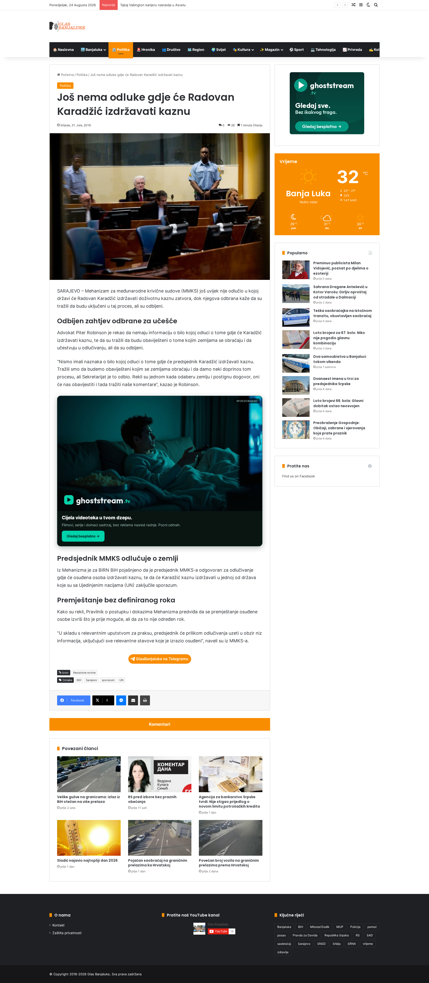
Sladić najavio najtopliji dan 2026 (87, 860)
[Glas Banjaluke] (67, 26)
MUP (339, 927)
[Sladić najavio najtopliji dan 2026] (89, 838)
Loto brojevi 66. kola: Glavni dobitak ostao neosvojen (338, 403)
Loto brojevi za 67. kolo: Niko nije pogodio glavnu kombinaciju (339, 338)
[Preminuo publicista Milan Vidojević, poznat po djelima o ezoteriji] (296, 270)
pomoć (372, 927)
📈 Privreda (352, 49)
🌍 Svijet (218, 49)
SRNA (352, 944)
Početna (67, 75)
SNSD (321, 944)
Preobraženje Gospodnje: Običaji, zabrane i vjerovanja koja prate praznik (339, 428)
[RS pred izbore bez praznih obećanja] (160, 774)
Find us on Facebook (298, 476)
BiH (79, 680)
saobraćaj (284, 944)
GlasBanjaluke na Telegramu (162, 658)
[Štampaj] (145, 700)
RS (358, 935)
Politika (81, 75)
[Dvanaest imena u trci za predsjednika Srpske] (296, 385)
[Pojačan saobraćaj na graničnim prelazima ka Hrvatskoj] (160, 838)
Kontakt (58, 925)
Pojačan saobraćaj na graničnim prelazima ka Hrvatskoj (157, 863)
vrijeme (368, 944)
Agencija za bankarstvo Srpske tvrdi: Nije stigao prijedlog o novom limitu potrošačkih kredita (229, 801)
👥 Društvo (171, 49)
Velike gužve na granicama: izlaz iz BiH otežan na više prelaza (88, 799)
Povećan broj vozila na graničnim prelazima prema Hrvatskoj (229, 863)
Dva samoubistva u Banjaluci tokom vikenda (339, 359)
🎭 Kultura (241, 49)
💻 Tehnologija (323, 49)
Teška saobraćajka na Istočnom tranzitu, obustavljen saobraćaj (342, 313)
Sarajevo (91, 680)
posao (281, 935)
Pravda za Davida (305, 935)
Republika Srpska (336, 935)
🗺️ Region (195, 49)
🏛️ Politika (121, 49)
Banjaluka (284, 927)
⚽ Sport (296, 49)
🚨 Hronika (146, 49)
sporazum (108, 680)
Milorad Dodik (319, 927)
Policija (355, 927)
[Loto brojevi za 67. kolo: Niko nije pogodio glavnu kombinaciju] (296, 339)
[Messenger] (121, 700)
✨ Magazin (270, 49)
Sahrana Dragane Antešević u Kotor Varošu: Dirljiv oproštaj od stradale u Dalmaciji (340, 292)
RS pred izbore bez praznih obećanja (152, 799)
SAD (370, 935)
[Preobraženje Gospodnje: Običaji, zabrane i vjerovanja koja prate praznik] (296, 429)
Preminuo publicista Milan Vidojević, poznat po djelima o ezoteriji (340, 268)
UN (121, 680)
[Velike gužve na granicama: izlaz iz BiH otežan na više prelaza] (89, 774)
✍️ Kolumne (379, 49)
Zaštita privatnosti (66, 933)
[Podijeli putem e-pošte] (133, 700)
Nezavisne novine (84, 672)
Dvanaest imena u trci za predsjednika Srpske (336, 381)
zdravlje (282, 952)
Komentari (159, 724)
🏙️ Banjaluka (91, 49)
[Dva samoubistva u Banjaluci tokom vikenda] (296, 363)
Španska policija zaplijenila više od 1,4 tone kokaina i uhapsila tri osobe (174, 5)
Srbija (337, 944)
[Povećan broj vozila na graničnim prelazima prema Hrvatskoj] (230, 838)
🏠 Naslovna (63, 49)
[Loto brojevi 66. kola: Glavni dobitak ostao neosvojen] (296, 407)
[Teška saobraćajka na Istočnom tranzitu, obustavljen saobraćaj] (296, 317)
